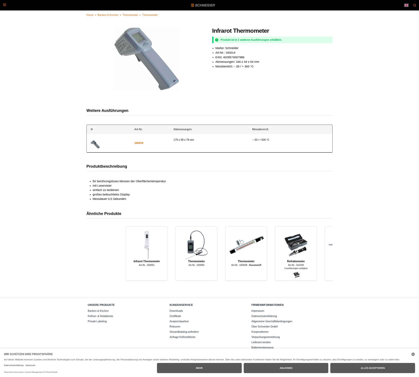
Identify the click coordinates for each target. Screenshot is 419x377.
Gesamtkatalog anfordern (184, 331)
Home (89, 15)
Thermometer (130, 15)
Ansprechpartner (179, 321)
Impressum (257, 310)
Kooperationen (260, 331)
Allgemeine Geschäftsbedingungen (271, 321)
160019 (138, 143)
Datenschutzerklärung (264, 316)
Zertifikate (175, 316)
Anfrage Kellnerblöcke (182, 337)
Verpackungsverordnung (265, 337)
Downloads (176, 310)
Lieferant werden (261, 342)
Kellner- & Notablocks (100, 316)
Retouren (175, 326)
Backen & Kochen (108, 15)
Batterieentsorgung (262, 347)
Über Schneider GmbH (264, 326)
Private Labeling (97, 321)
